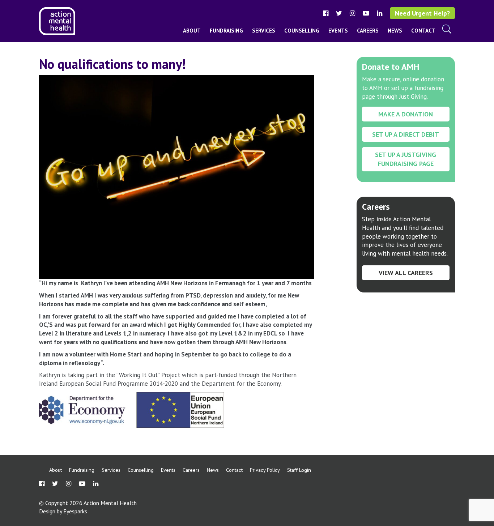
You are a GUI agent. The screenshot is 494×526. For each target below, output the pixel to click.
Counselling (301, 30)
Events (338, 30)
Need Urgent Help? (422, 13)
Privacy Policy (265, 469)
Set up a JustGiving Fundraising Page (405, 159)
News (395, 30)
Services (263, 30)
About (192, 30)
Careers (368, 30)
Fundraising (226, 30)
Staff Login (299, 469)
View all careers (406, 273)
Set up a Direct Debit (405, 134)
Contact (423, 30)
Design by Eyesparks (63, 511)
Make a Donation (405, 114)
